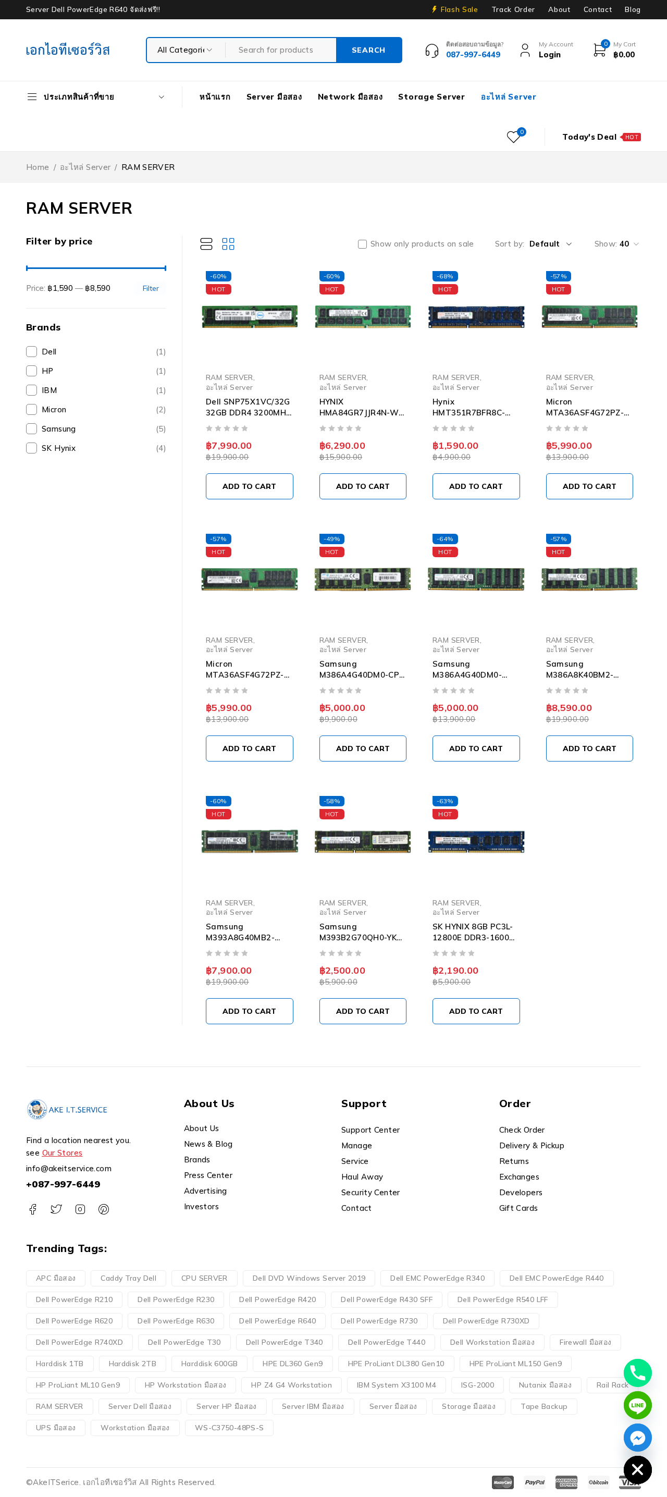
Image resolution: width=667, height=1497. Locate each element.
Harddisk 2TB (133, 1363)
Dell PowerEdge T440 (386, 1342)
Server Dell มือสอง (139, 1406)
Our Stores (62, 1153)
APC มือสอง (56, 1278)
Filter (151, 288)
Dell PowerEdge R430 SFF (387, 1299)
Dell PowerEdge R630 (176, 1321)
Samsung (104, 429)
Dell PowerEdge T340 (284, 1342)
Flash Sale (459, 9)
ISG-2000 (477, 1385)
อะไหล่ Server (85, 167)
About (559, 9)
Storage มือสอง (469, 1406)
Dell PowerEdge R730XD (486, 1321)
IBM (104, 390)
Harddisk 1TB (60, 1363)
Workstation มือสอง (135, 1427)
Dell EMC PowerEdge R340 (437, 1278)
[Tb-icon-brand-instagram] (80, 1209)
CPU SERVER (204, 1278)
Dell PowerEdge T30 (184, 1342)
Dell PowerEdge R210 (74, 1299)
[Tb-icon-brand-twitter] (56, 1209)
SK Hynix (104, 448)
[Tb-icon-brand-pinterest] (103, 1209)
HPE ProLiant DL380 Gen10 (396, 1363)
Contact (598, 9)
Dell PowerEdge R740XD (79, 1342)
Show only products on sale (422, 244)
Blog (633, 9)
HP (104, 371)
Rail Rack (612, 1385)
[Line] (638, 1405)
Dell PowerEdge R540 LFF (503, 1299)
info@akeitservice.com (69, 1168)
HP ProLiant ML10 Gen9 (78, 1385)
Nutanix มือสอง (545, 1385)
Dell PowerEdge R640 (277, 1321)
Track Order (513, 9)
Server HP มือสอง (226, 1406)
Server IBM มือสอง (313, 1406)
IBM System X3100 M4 (396, 1385)
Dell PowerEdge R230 (176, 1299)
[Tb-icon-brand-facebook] (32, 1209)
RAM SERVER (229, 377)
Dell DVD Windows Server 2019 (309, 1278)
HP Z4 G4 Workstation (291, 1385)
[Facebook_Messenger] (638, 1438)
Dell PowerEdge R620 (74, 1321)
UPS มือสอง (56, 1427)
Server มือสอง (393, 1406)
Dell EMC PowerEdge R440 (557, 1278)
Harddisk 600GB (209, 1363)
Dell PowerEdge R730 (379, 1321)
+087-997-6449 (63, 1184)
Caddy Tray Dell (128, 1278)
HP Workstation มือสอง (186, 1385)
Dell (104, 352)
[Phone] (638, 1373)
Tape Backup (544, 1406)
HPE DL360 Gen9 (293, 1363)
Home (38, 167)
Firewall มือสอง (585, 1342)
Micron (104, 409)
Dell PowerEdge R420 (277, 1299)
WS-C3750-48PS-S (229, 1427)
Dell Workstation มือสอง (492, 1342)
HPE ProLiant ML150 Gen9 (516, 1363)
